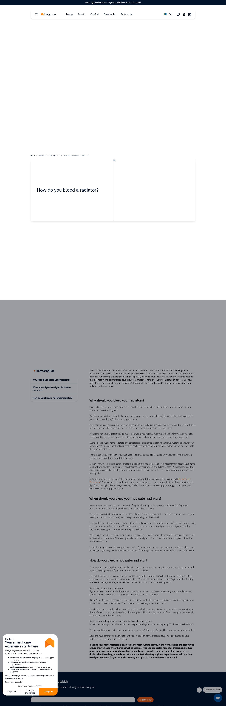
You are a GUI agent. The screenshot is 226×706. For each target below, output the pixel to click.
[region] (113, 2)
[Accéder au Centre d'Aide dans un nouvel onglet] (178, 14)
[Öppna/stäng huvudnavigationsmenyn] (36, 14)
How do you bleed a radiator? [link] (75, 155)
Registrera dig (145, 700)
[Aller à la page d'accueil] (52, 14)
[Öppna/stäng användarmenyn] (183, 14)
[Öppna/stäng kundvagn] (189, 14)
